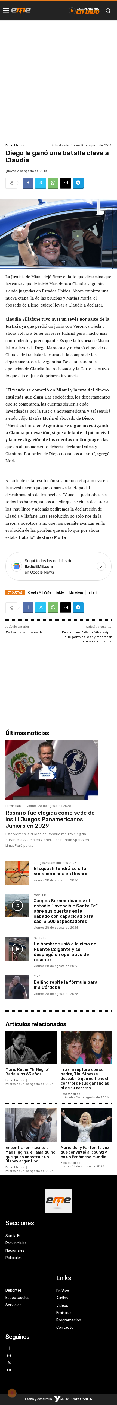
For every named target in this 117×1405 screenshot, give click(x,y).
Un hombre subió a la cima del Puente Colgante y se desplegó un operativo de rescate (65, 951)
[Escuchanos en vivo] (84, 10)
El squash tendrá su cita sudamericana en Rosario (61, 871)
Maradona (76, 592)
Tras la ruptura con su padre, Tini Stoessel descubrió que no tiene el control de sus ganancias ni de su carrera (85, 1078)
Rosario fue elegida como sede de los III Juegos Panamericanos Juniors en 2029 (50, 819)
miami (93, 592)
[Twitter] (40, 183)
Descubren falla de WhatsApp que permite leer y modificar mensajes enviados (87, 636)
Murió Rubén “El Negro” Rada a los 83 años (27, 1071)
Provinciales (14, 805)
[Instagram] (9, 1356)
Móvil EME (41, 895)
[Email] (65, 183)
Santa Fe (40, 938)
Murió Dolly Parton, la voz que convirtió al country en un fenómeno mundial (85, 1152)
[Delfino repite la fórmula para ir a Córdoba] (17, 987)
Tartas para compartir (23, 632)
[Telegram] (78, 183)
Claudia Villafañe (39, 592)
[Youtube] (9, 1370)
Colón (38, 976)
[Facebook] (28, 183)
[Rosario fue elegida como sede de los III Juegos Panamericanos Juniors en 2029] (51, 770)
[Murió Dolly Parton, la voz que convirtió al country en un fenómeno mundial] (86, 1125)
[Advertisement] (58, 81)
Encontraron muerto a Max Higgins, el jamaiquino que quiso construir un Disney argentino (30, 1154)
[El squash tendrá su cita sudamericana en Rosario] (17, 873)
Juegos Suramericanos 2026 (55, 863)
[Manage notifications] (12, 1393)
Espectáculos (15, 145)
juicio (60, 592)
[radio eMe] (21, 10)
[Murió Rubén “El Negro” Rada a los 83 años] (31, 1047)
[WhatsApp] (53, 183)
